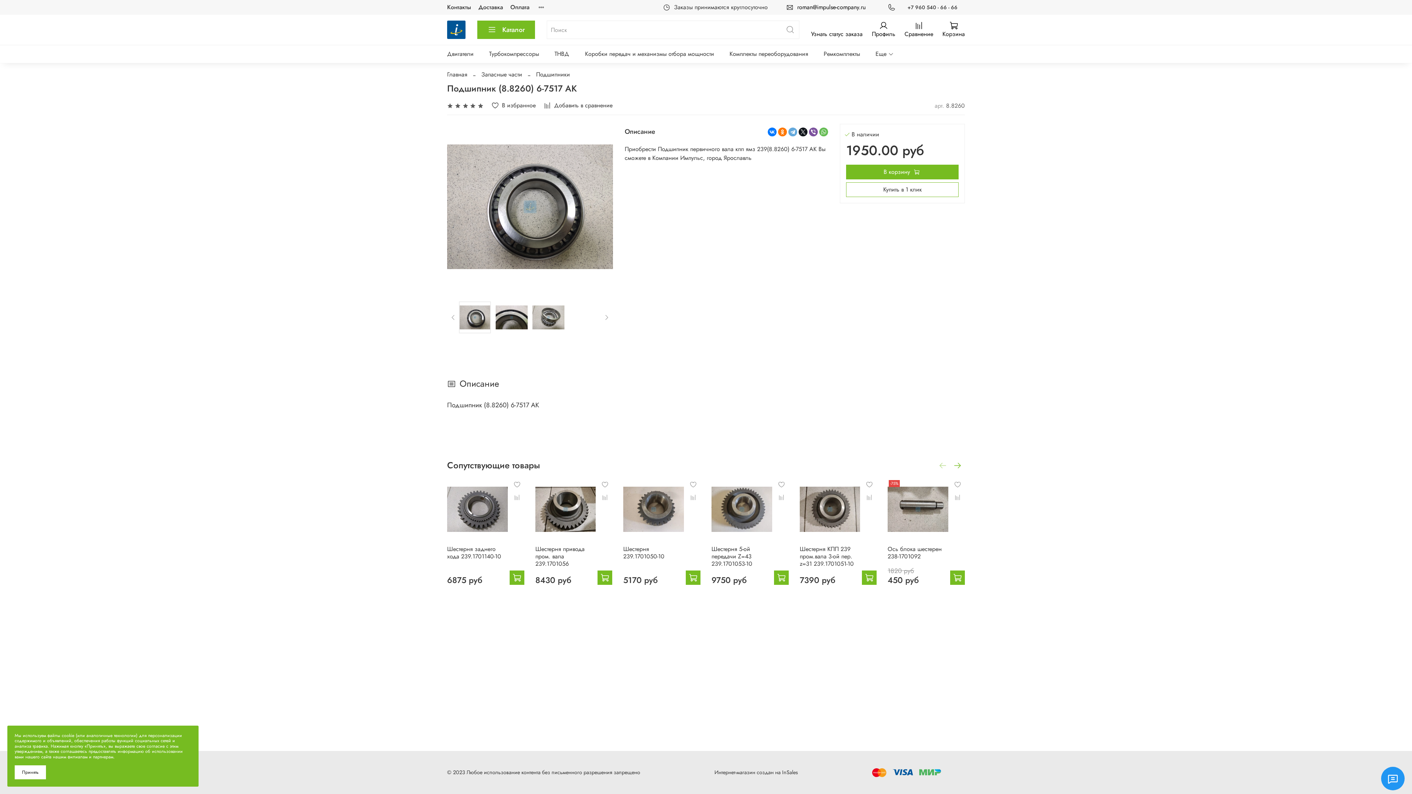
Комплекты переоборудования (769, 54)
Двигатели (460, 54)
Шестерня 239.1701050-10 (643, 552)
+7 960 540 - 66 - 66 (933, 7)
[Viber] (813, 132)
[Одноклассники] (782, 132)
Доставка (490, 7)
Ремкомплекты (842, 54)
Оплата (520, 7)
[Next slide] (601, 206)
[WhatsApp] (823, 132)
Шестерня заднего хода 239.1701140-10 (474, 552)
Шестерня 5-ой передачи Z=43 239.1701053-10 (732, 556)
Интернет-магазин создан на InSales (756, 772)
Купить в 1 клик (902, 189)
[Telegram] (792, 132)
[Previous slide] (459, 206)
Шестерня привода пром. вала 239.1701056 (560, 556)
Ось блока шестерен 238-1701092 (915, 552)
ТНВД (562, 54)
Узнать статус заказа (837, 34)
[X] (803, 132)
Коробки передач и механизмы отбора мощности (649, 54)
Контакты (459, 7)
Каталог (513, 30)
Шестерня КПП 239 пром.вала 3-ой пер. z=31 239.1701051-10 (827, 556)
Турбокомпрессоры (514, 54)
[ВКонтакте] (772, 132)
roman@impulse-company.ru (831, 7)
